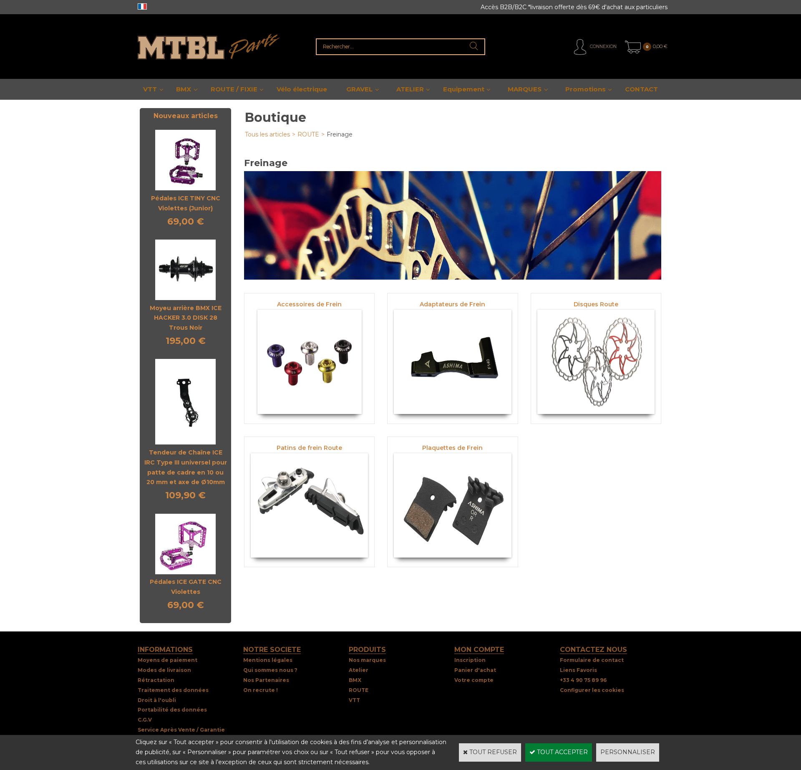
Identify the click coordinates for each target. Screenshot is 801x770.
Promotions (585, 89)
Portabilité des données (172, 710)
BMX (183, 89)
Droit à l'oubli (157, 700)
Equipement (463, 89)
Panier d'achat (475, 670)
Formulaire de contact (592, 660)
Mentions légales (267, 660)
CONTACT (641, 89)
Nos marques (367, 660)
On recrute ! (260, 690)
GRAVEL (359, 89)
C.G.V (145, 720)
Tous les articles (267, 134)
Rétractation (156, 680)
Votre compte (474, 680)
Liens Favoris (578, 670)
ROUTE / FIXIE (234, 89)
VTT (150, 89)
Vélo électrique (302, 89)
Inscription (470, 660)
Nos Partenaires (266, 680)
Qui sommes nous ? (270, 670)
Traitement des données (173, 690)
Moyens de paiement (167, 660)
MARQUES (525, 89)
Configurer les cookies (592, 690)
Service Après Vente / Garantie (181, 730)
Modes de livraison (164, 670)
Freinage (340, 134)
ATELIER (410, 89)
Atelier (358, 670)
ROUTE (308, 134)
